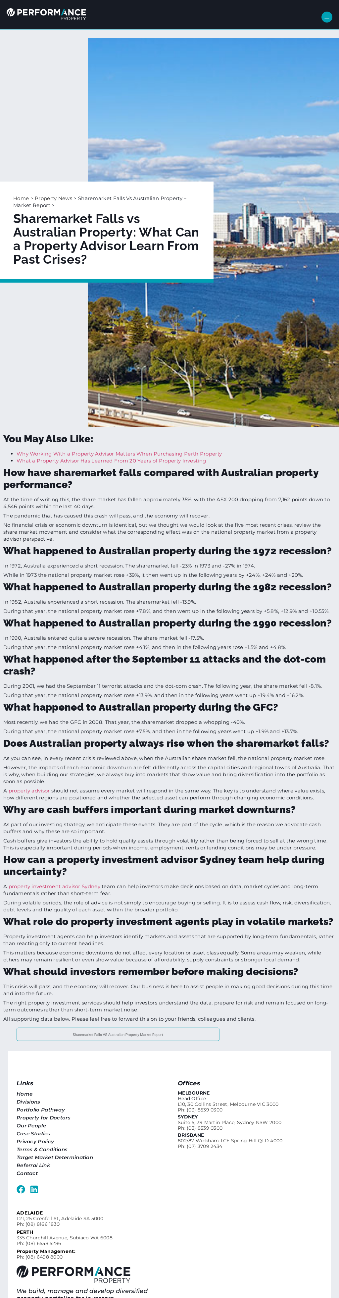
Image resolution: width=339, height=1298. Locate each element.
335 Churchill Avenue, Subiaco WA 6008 (65, 1238)
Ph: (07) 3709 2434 (200, 1146)
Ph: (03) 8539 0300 (200, 1110)
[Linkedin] (34, 1189)
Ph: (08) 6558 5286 (39, 1243)
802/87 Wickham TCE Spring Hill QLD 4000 (230, 1141)
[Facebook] (21, 1189)
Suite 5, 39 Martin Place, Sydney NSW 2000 (229, 1122)
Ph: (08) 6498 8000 (40, 1257)
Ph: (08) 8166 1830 (38, 1224)
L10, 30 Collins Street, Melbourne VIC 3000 (228, 1104)
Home (21, 198)
